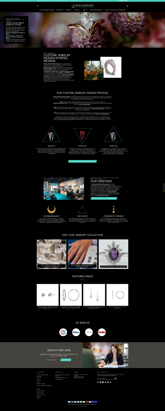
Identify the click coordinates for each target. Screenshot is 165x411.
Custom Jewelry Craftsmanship (104, 198)
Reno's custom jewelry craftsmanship (113, 153)
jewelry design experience (56, 148)
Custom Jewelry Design (46, 10)
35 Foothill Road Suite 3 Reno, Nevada (46, 0)
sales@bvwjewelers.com (63, 0)
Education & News (96, 10)
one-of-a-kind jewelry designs (55, 220)
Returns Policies (41, 390)
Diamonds (59, 10)
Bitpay (38, 398)
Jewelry (77, 10)
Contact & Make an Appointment (115, 10)
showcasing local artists (111, 218)
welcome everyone (77, 218)
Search (38, 389)
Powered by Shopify (82, 406)
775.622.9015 (58, 379)
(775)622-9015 (73, 0)
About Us (80, 0)
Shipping (39, 396)
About (85, 10)
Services (69, 10)
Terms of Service (41, 394)
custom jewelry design (88, 153)
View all (82, 279)
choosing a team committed (65, 119)
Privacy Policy (40, 392)
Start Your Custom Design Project (82, 161)
